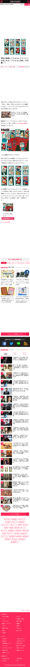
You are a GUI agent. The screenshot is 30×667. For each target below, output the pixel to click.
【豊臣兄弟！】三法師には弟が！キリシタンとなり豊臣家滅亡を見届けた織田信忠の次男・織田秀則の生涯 (20, 374)
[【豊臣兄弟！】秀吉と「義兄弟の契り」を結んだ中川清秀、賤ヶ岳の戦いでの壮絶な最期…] (6, 453)
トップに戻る (26, 610)
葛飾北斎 (23, 539)
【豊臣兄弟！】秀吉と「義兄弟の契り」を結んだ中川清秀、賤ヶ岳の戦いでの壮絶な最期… (20, 452)
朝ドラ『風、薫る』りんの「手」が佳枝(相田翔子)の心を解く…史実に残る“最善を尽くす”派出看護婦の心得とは (21, 499)
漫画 (12, 527)
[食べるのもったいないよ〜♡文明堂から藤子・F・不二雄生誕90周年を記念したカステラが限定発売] (8, 291)
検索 (28, 1)
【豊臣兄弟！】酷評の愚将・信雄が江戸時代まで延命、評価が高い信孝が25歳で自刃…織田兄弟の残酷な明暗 (20, 398)
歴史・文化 (19, 630)
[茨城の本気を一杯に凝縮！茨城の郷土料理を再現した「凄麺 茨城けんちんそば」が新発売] (6, 508)
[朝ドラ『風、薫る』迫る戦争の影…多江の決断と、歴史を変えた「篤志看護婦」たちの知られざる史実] (6, 368)
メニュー (1, 1)
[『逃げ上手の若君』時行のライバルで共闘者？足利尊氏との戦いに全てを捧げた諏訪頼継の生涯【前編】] (6, 383)
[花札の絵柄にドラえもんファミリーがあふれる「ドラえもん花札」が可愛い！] (15, 47)
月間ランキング (6, 652)
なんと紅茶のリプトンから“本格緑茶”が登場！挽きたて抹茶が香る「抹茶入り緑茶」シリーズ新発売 (21, 468)
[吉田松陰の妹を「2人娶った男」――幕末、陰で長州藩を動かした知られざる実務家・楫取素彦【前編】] (6, 477)
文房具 (17, 533)
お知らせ (4, 641)
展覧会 (19, 536)
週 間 (15, 353)
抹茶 (5, 533)
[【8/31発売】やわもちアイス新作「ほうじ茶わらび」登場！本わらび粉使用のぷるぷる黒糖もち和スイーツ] (6, 446)
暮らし (4, 630)
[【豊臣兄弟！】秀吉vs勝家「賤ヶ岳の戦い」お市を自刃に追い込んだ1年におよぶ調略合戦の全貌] (6, 360)
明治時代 (19, 530)
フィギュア (5, 536)
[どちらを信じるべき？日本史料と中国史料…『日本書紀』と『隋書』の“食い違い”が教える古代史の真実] (6, 461)
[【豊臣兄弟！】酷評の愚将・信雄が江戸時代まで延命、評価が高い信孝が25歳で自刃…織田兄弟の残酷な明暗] (6, 399)
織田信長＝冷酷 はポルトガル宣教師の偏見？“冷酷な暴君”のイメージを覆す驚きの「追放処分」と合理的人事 (21, 483)
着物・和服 (19, 621)
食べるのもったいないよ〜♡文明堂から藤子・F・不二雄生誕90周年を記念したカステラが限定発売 (7, 299)
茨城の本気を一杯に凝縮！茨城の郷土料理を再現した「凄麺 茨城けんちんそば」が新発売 (21, 507)
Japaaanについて (21, 641)
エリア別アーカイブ (7, 648)
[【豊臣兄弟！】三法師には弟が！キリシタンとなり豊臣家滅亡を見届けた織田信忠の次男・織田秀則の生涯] (6, 376)
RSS (25, 343)
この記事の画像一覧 (16, 259)
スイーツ (15, 525)
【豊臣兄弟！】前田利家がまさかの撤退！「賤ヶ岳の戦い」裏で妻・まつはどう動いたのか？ (20, 436)
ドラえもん (22, 263)
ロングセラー (6, 525)
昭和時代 (8, 539)
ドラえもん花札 (5, 222)
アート (3, 619)
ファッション (5, 621)
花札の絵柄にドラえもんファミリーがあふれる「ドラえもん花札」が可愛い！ (15, 60)
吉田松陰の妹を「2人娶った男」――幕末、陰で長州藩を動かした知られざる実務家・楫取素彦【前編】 (20, 476)
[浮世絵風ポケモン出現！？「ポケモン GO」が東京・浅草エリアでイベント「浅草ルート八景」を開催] (8, 274)
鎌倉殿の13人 (15, 542)
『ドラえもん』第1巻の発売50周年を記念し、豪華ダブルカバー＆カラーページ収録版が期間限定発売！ (22, 299)
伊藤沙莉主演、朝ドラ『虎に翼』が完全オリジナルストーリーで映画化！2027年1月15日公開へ (20, 390)
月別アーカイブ (20, 648)
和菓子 (18, 626)
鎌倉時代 (26, 536)
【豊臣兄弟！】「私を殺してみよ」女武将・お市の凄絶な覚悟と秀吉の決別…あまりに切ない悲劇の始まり (21, 429)
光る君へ (16, 539)
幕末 (7, 527)
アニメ (15, 263)
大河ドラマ (22, 519)
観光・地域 (5, 628)
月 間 (24, 353)
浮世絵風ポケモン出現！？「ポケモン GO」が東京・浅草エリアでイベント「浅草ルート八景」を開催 (7, 281)
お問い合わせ (20, 643)
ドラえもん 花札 (8, 214)
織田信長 (12, 530)
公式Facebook (4, 343)
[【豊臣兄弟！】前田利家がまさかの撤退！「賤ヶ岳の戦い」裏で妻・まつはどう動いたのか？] (6, 438)
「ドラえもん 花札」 (22, 123)
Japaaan (15, 1)
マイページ (5, 645)
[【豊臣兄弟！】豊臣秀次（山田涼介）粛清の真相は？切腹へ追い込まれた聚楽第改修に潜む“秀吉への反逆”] (6, 422)
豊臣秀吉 (13, 536)
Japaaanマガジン (21, 638)
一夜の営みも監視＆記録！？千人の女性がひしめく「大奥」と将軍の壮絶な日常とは (20, 491)
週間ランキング (20, 650)
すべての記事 (5, 616)
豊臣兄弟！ (24, 533)
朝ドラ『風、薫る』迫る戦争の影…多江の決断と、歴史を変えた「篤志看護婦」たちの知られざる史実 (20, 367)
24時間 (5, 353)
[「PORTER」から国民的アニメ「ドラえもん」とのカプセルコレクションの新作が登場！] (22, 274)
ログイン (22, 4)
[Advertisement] (15, 22)
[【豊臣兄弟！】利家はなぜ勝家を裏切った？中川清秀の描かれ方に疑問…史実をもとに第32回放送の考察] (6, 407)
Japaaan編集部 (20, 66)
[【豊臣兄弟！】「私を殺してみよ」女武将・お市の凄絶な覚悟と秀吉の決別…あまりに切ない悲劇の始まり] (6, 430)
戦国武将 (22, 522)
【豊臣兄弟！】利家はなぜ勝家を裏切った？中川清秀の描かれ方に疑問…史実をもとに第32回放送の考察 (20, 406)
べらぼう (5, 530)
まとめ (18, 616)
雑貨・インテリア (4, 66)
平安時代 (9, 522)
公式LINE (18, 343)
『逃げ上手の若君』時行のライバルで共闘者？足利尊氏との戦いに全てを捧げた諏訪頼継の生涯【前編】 (20, 382)
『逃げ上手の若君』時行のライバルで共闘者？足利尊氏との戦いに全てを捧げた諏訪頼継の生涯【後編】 (20, 413)
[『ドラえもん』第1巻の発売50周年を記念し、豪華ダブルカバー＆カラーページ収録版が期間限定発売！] (22, 291)
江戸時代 (8, 519)
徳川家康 (26, 530)
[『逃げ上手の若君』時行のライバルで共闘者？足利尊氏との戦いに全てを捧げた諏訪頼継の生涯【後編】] (6, 415)
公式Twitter (11, 343)
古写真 (4, 633)
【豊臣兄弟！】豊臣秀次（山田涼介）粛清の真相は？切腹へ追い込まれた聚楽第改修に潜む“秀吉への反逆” (21, 421)
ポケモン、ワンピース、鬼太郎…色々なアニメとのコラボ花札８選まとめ (19, 113)
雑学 (21, 525)
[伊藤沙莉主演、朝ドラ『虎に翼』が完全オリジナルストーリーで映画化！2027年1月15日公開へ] (6, 391)
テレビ (23, 527)
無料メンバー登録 (21, 645)
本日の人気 (5, 650)
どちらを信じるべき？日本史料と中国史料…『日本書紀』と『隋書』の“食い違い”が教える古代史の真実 (21, 460)
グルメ (4, 626)
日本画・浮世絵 (20, 619)
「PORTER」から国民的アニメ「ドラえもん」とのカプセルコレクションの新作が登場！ (22, 281)
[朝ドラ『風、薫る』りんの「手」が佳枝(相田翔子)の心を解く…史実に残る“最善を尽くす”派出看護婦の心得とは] (6, 500)
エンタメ (19, 628)
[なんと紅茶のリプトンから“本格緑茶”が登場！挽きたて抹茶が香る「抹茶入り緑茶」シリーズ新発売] (6, 469)
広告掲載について (6, 643)
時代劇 (17, 527)
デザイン (11, 533)
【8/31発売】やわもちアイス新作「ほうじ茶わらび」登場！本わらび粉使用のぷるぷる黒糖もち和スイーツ (20, 445)
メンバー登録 (27, 4)
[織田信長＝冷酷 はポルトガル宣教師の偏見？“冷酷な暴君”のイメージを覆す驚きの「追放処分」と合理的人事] (6, 485)
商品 (14, 66)
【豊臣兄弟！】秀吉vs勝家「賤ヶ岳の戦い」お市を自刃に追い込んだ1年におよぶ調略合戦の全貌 (20, 359)
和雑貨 (10, 66)
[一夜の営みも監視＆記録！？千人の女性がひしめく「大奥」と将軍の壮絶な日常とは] (6, 492)
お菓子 (26, 525)
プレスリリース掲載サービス (14, 334)
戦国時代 (15, 519)
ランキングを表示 (14, 514)
